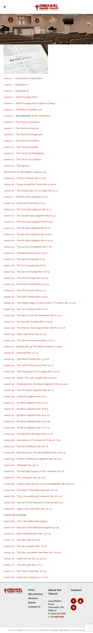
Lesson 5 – (9, 115)
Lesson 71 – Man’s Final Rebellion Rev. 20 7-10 (27, 533)
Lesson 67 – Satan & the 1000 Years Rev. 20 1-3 (28, 509)
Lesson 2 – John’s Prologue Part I (21, 97)
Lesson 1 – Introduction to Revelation (23, 78)
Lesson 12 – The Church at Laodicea (22, 159)
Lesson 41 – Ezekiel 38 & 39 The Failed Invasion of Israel (33, 346)
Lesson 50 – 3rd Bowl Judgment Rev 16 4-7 (26, 402)
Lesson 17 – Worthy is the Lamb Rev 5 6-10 (26, 197)
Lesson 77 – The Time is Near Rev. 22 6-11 (25, 571)
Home (39, 30)
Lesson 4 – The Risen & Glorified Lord (23, 109)
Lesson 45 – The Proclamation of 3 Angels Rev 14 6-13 (32, 371)
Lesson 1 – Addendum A (16, 84)
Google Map (57, 616)
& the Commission (41, 115)
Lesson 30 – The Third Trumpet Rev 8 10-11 (26, 278)
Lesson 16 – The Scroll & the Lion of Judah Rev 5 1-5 (31, 190)
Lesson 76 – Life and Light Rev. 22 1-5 (23, 565)
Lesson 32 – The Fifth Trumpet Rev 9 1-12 (25, 290)
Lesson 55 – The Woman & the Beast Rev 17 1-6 (28, 434)
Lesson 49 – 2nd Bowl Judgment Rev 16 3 (25, 396)
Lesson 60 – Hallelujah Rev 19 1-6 (21, 465)
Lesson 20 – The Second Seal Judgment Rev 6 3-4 (29, 215)
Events (32, 602)
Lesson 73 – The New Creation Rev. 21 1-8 (25, 546)
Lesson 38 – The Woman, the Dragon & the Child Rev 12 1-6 (34, 328)
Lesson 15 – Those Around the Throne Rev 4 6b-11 (30, 184)
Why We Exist (35, 594)
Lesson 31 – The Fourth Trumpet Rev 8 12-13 (26, 284)
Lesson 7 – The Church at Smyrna (21, 128)
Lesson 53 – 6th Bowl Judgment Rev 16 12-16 (27, 421)
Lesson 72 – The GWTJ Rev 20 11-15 (22, 540)
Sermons (33, 598)
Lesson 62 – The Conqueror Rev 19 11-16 (24, 477)
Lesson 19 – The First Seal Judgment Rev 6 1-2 (28, 209)
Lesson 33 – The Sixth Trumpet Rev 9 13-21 (26, 296)
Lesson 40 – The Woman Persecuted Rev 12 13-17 (29, 340)
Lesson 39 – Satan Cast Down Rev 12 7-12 (25, 334)
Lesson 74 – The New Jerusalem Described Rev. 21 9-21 (32, 552)
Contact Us (34, 606)
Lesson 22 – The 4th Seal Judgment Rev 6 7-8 (27, 228)
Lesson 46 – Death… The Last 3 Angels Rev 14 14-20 (30, 378)
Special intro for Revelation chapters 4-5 (25, 172)
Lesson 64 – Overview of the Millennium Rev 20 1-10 (31, 490)
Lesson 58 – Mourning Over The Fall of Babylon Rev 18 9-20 (35, 452)
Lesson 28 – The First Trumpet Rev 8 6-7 (25, 265)
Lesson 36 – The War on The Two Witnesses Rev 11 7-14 (33, 315)
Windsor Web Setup (60, 630)
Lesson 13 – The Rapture (16, 165)
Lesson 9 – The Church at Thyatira (21, 140)
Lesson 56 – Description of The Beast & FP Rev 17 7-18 (32, 440)
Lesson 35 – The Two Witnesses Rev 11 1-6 (26, 309)
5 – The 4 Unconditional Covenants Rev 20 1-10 (37, 496)
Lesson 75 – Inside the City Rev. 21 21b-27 (25, 558)
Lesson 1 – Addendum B (16, 91)
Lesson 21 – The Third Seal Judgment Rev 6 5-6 (28, 222)
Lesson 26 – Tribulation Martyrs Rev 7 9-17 (25, 253)
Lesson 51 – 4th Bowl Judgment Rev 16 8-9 (26, 409)
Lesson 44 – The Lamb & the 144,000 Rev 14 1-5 (28, 365)
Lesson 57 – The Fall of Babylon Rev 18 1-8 (26, 446)
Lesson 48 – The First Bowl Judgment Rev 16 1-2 (29, 390)
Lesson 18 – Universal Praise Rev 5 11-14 (24, 203)
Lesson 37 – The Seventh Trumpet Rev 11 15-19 (28, 321)
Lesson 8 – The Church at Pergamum (23, 134)
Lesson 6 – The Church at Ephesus (22, 122)
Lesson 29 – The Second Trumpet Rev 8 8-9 (26, 271)
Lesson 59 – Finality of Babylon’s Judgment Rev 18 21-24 (33, 459)
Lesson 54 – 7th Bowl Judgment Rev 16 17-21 (27, 427)
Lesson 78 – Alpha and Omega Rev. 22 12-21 (26, 577)
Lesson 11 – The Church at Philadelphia (24, 153)
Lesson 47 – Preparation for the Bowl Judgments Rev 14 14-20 (36, 384)
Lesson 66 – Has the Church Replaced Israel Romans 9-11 (33, 502)
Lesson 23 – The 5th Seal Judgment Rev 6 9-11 (28, 234)
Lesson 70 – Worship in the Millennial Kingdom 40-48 (31, 527)
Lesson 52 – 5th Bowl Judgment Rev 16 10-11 (27, 415)
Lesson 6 (8, 496)
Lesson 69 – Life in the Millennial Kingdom (26, 521)
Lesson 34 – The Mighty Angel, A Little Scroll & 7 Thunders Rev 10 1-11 (40, 303)
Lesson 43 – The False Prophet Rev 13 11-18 (26, 359)
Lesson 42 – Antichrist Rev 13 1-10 (21, 353)
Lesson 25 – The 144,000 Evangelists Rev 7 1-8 (28, 247)
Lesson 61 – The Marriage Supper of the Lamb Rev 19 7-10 (34, 471)
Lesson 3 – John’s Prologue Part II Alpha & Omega (29, 103)
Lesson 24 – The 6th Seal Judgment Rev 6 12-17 (28, 240)
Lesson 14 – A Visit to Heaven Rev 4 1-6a (25, 178)
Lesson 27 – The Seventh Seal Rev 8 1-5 (24, 259)
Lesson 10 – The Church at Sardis (21, 147)
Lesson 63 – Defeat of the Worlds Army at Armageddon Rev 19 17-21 (39, 484)
